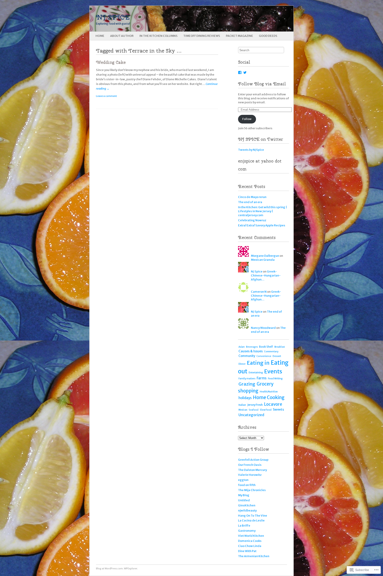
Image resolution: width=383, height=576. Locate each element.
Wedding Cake (111, 62)
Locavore (273, 404)
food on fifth (247, 485)
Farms (262, 378)
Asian (241, 346)
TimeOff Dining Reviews (201, 36)
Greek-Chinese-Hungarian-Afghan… (266, 275)
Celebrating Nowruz (252, 220)
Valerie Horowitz (250, 475)
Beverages (252, 346)
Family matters (246, 378)
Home (100, 36)
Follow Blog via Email (262, 84)
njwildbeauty (247, 510)
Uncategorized (251, 415)
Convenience (263, 356)
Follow (247, 119)
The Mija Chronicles (252, 490)
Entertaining (256, 372)
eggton (243, 480)
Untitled (244, 500)
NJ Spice (256, 271)
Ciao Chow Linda (249, 546)
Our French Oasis (250, 465)
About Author (122, 36)
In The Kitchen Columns (158, 36)
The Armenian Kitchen (253, 556)
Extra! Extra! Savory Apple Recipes (261, 225)
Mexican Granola (263, 260)
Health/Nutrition (269, 391)
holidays (245, 398)
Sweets (278, 409)
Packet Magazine (239, 36)
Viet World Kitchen (251, 536)
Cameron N (259, 292)
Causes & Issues (250, 351)
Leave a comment (106, 96)
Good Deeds (268, 36)
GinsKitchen (246, 505)
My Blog (243, 495)
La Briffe (244, 525)
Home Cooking (269, 397)
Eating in (258, 363)
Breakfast (279, 346)
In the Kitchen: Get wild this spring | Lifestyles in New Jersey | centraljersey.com (262, 211)
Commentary (271, 351)
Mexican (242, 409)
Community (246, 356)
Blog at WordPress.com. (109, 568)
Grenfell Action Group (253, 460)
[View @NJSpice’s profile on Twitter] (245, 72)
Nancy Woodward (263, 328)
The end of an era (250, 202)
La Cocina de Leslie (251, 520)
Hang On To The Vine (252, 515)
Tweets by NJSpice (251, 150)
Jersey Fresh (255, 404)
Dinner (242, 363)
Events (273, 371)
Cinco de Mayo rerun (252, 197)
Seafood (253, 409)
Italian (242, 404)
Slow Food (266, 409)
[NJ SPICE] (171, 18)
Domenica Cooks (250, 541)
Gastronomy (247, 531)
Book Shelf (266, 346)
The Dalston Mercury (252, 470)
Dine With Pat (247, 551)
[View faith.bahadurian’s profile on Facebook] (240, 72)
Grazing (246, 384)
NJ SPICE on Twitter (260, 139)
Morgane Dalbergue (265, 256)
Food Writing (275, 378)
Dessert (277, 356)
